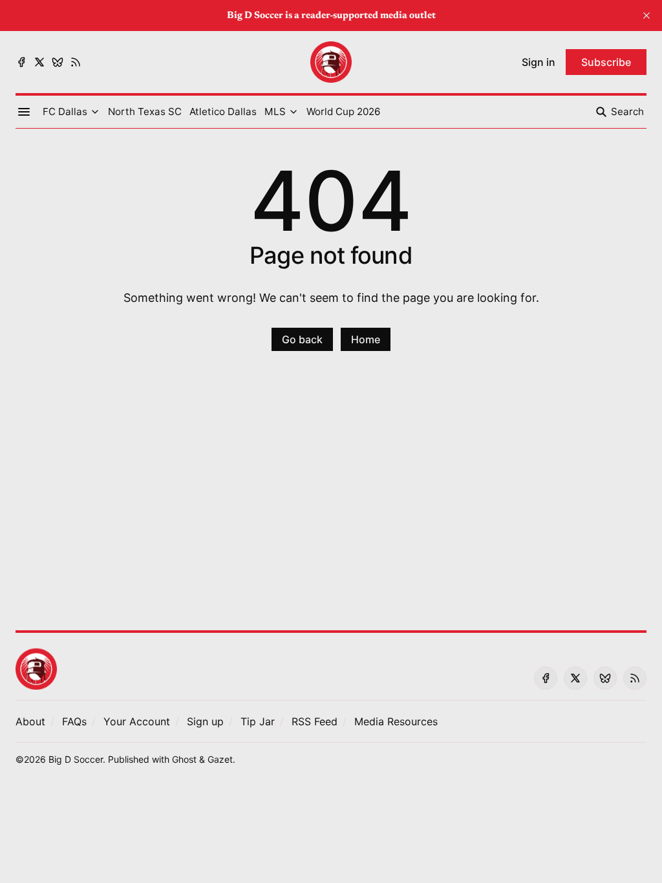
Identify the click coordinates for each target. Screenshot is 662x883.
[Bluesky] (57, 62)
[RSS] (75, 62)
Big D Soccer (75, 759)
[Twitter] (39, 62)
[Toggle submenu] (95, 112)
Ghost (184, 759)
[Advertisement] (331, 498)
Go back (302, 339)
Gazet (220, 759)
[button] (65, 112)
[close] (646, 15)
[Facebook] (21, 62)
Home (365, 339)
